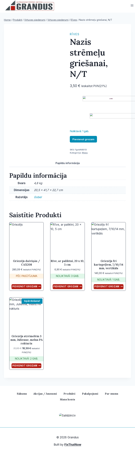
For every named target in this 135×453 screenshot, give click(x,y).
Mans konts (67, 399)
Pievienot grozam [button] (24, 286)
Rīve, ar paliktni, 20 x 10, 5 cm (67, 262)
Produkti (69, 393)
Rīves (75, 34)
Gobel (38, 197)
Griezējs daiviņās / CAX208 (26, 262)
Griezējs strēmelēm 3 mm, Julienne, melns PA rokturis (26, 339)
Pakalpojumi (90, 393)
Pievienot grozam (83, 139)
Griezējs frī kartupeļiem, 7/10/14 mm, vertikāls (108, 264)
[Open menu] (132, 5)
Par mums (111, 393)
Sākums (22, 393)
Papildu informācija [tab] (67, 163)
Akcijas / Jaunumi (45, 393)
